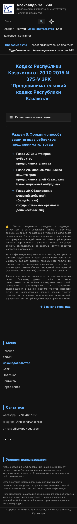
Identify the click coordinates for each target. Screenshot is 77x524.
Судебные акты (19, 50)
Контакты (24, 35)
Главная (8, 28)
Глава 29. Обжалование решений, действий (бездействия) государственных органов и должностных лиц (37, 200)
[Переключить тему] (51, 21)
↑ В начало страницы (55, 306)
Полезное (9, 35)
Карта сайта (11, 387)
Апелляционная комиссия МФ (53, 50)
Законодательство (41, 28)
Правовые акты (16, 45)
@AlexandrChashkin (29, 421)
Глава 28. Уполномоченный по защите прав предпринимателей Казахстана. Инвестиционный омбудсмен (40, 177)
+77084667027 (27, 415)
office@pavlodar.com (26, 428)
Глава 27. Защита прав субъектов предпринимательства (33, 158)
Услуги (21, 28)
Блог (59, 28)
